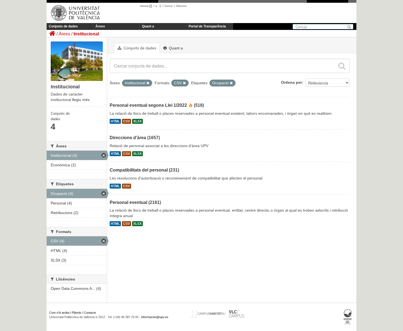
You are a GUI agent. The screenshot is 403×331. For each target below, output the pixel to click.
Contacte (90, 312)
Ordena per (291, 82)
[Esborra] (147, 83)
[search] (341, 66)
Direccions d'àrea (128, 137)
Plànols (76, 312)
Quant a (148, 26)
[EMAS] (347, 317)
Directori (181, 5)
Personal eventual (128, 202)
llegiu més (81, 99)
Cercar (168, 5)
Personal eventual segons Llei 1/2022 (148, 105)
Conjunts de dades (63, 26)
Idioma (144, 5)
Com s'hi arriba (59, 312)
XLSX (137, 121)
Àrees (100, 26)
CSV (126, 121)
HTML (115, 121)
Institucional (86, 34)
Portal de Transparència (207, 26)
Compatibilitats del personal (139, 170)
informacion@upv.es (154, 317)
